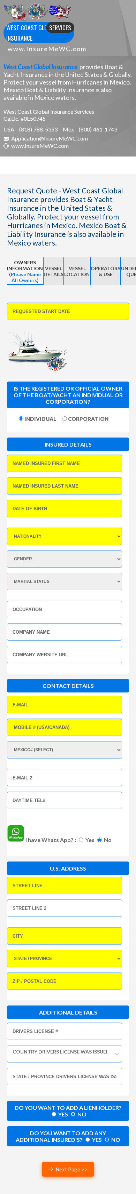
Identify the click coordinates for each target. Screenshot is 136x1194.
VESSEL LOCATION (77, 271)
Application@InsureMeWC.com (49, 138)
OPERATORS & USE (105, 271)
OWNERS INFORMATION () (25, 271)
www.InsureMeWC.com (47, 49)
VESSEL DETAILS (53, 271)
